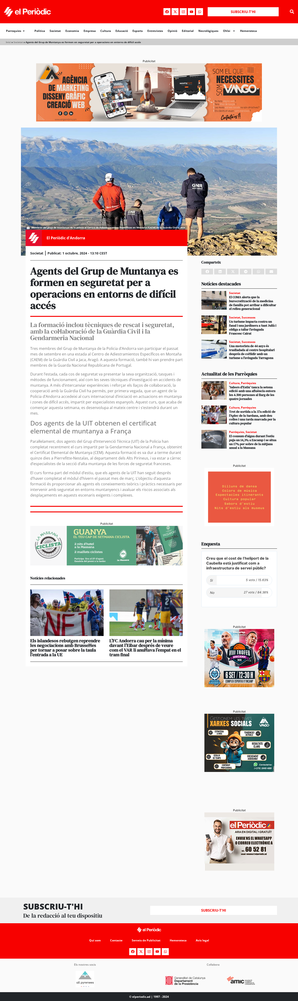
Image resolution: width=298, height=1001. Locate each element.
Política (39, 31)
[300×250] (239, 524)
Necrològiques (208, 31)
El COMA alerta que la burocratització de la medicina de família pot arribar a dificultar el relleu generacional (252, 303)
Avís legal (202, 940)
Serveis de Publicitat (146, 940)
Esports (137, 31)
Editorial (188, 31)
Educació (121, 31)
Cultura (105, 31)
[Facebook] (166, 11)
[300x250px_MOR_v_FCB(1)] (239, 685)
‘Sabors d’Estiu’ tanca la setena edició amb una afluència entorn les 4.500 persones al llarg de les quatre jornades (252, 393)
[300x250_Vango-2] (239, 770)
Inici (8, 42)
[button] (292, 12)
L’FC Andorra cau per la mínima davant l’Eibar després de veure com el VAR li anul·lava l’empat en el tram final (145, 647)
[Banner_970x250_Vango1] (149, 120)
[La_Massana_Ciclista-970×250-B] (106, 564)
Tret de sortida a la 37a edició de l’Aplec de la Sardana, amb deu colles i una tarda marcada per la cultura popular (252, 417)
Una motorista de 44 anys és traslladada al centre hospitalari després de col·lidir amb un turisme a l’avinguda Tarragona (252, 352)
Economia (72, 31)
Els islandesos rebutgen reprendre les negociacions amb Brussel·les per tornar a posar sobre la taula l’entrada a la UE (65, 647)
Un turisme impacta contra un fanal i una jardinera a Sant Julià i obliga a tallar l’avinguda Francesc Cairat (252, 327)
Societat (55, 31)
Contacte (116, 940)
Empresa (90, 31)
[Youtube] (191, 11)
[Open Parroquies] (23, 31)
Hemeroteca (248, 31)
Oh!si (226, 31)
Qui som (95, 940)
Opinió (172, 31)
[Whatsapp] (199, 11)
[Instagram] (183, 11)
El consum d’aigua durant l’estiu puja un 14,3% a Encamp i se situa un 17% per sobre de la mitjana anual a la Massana (252, 442)
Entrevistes (155, 31)
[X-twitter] (175, 11)
